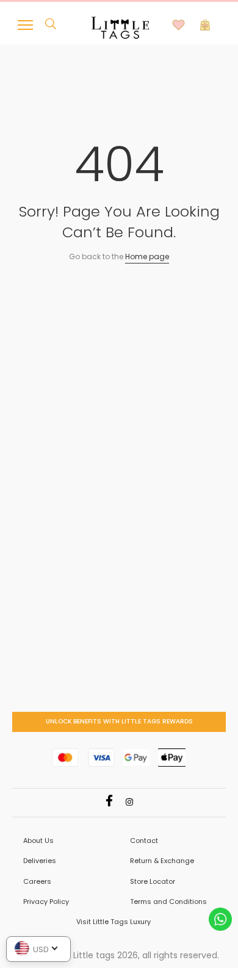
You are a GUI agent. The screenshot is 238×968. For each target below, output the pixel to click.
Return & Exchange (162, 861)
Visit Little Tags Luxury (113, 922)
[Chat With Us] (220, 918)
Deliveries (39, 861)
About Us (38, 840)
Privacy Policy (46, 901)
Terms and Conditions (168, 901)
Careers (37, 881)
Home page (147, 256)
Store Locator (152, 881)
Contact (144, 840)
